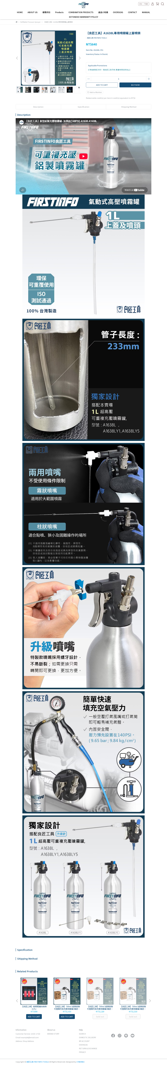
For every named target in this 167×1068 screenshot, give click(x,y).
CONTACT (132, 12)
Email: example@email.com (27, 1037)
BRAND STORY (53, 1034)
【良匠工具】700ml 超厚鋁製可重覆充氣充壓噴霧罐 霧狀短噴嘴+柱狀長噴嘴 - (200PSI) (67, 1007)
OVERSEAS (118, 12)
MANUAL (146, 12)
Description (38, 106)
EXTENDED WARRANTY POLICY (83, 17)
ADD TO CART (102, 85)
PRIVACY (82, 1052)
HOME (20, 12)
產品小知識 (103, 12)
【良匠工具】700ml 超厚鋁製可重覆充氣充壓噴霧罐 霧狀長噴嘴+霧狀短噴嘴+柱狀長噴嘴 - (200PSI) (133, 1007)
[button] (79, 58)
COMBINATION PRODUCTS (80, 12)
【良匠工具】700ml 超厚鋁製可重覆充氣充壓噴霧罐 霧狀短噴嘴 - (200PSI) (100, 1007)
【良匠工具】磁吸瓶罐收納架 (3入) (34, 1007)
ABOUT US (33, 12)
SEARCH (82, 1034)
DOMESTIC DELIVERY (87, 1037)
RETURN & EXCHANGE (88, 1048)
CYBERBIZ (80, 1062)
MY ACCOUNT (84, 1041)
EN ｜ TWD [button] (143, 4)
